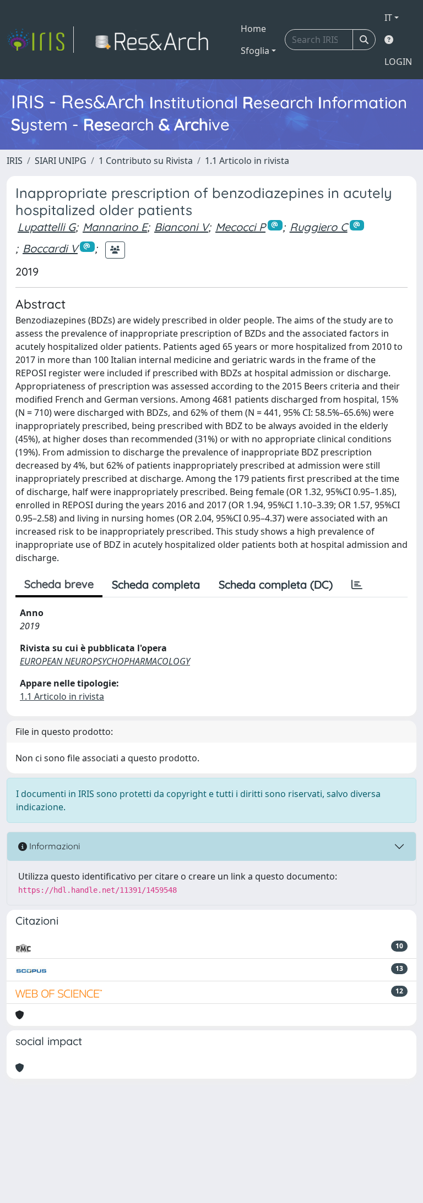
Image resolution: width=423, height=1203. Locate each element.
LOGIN (398, 62)
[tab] (357, 584)
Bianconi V (181, 227)
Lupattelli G (46, 227)
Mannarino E (115, 227)
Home (253, 29)
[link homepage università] (155, 39)
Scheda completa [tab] (156, 584)
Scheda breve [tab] (59, 584)
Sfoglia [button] (255, 51)
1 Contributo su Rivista (146, 161)
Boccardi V (50, 248)
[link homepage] (40, 39)
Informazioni (53, 846)
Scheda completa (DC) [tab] (276, 584)
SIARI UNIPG (60, 161)
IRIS (15, 161)
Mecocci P (240, 227)
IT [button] (388, 18)
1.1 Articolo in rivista (247, 161)
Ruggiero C (319, 227)
